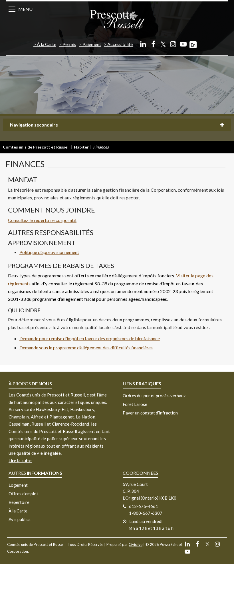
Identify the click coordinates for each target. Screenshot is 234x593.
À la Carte (46, 44)
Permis (69, 44)
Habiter (81, 147)
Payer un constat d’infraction (150, 412)
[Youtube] (183, 43)
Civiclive (135, 544)
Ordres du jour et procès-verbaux (154, 395)
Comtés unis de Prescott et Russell (36, 147)
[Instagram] (173, 43)
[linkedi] (143, 43)
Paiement (91, 44)
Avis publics (20, 519)
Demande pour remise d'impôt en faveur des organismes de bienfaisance (89, 338)
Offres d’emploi (23, 493)
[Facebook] (153, 43)
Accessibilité (120, 44)
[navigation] (117, 19)
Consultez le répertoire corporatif (42, 220)
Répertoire (19, 502)
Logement (18, 485)
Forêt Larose (135, 404)
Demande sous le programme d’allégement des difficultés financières (86, 347)
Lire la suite (20, 460)
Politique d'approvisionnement (49, 252)
